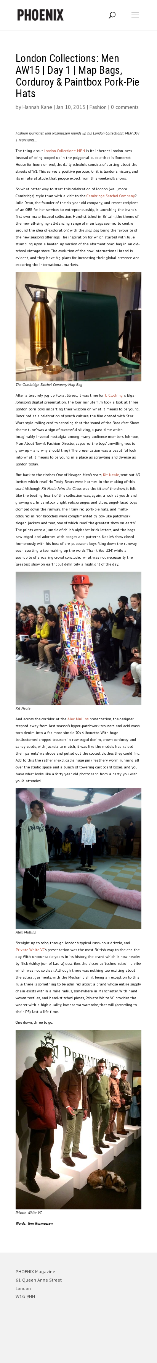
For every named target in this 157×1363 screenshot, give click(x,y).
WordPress (115, 1353)
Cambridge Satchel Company (111, 195)
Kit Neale (111, 474)
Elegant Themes (67, 1353)
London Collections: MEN (64, 150)
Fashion (98, 107)
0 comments (125, 107)
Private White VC (30, 949)
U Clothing (114, 395)
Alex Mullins (77, 718)
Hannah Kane (37, 107)
